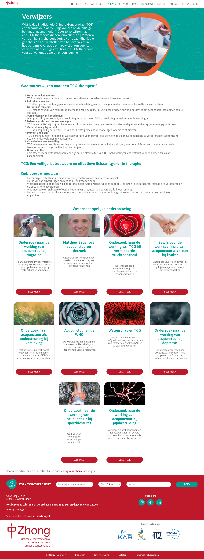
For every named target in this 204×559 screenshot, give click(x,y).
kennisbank (75, 471)
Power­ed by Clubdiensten (147, 555)
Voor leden (130, 4)
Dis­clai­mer (80, 555)
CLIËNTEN (81, 4)
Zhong (173, 4)
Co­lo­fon (122, 555)
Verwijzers (113, 4)
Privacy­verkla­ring (101, 555)
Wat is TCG (97, 4)
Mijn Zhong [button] (191, 4)
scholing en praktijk (153, 4)
